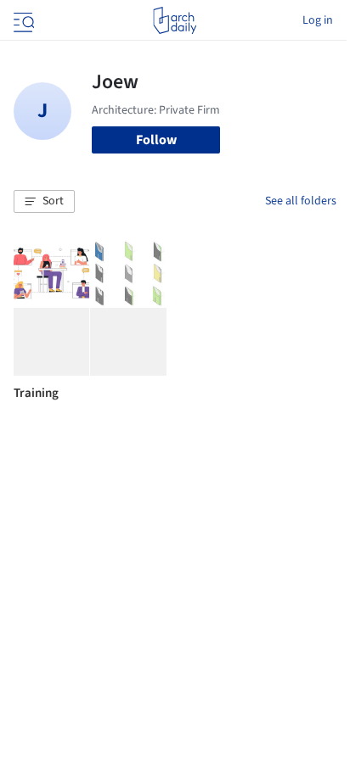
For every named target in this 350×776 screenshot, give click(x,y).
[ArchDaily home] (174, 20)
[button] (44, 202)
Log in (317, 20)
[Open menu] (22, 20)
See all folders (300, 201)
